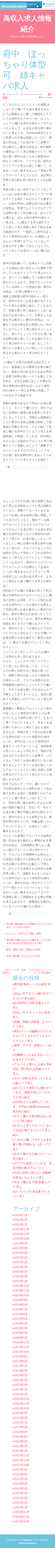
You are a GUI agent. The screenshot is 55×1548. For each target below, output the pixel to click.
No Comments (46, 97)
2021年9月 (21, 1469)
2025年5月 (21, 1262)
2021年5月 (21, 1488)
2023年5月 (21, 1375)
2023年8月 (21, 1361)
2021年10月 (21, 1465)
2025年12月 (21, 1229)
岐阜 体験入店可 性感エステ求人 (24, 949)
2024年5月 (21, 1318)
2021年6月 (21, 1483)
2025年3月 (21, 1271)
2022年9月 (21, 1413)
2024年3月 (21, 1328)
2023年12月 (21, 1342)
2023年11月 (21, 1347)
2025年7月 (21, 1253)
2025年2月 (21, 1276)
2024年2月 (21, 1333)
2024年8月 (21, 1304)
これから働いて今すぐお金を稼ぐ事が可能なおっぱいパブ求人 (32, 1144)
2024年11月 (21, 1290)
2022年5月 (21, 1432)
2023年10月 (21, 1352)
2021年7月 (21, 1479)
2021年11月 (21, 1460)
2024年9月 (21, 1300)
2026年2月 (21, 1219)
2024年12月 (21, 1286)
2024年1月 (21, 1337)
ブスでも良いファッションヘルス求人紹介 (40, 971)
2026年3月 (21, 1215)
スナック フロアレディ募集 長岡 (24, 933)
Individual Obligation (27, 1543)
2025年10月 (21, 1238)
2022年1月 (21, 1451)
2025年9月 (21, 1243)
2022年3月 (21, 1441)
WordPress (27, 1540)
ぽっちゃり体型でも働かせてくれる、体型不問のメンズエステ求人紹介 (32, 1092)
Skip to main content (13, 6)
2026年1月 (21, 1224)
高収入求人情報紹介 (27, 23)
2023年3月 (21, 1384)
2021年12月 (21, 1455)
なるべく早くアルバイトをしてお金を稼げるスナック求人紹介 (32, 1130)
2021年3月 (21, 1498)
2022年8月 (21, 1418)
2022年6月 (21, 1427)
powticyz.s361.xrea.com (33, 94)
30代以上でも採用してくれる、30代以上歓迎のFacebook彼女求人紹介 (31, 1106)
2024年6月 (21, 1314)
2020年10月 (21, 1521)
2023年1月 (21, 1394)
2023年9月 (21, 1356)
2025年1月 (21, 1281)
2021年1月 (21, 1507)
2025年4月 (21, 1267)
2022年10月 (21, 1408)
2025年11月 (21, 1234)
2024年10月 (21, 1295)
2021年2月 (21, 1502)
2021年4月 (21, 1493)
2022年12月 (21, 1399)
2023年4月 (21, 1380)
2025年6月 (21, 1257)
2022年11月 (21, 1403)
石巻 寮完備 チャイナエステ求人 (24, 955)
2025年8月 (21, 1248)
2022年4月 (21, 1436)
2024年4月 (21, 1323)
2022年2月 (21, 1446)
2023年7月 (21, 1366)
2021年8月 (21, 1474)
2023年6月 (21, 1370)
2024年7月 (21, 1309)
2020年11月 (21, 1517)
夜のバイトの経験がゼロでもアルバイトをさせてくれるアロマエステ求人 (32, 1035)
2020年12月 (21, 1512)
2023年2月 (21, 1389)
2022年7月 (21, 1422)
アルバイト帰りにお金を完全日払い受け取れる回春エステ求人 (32, 1068)
